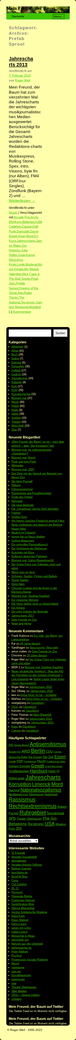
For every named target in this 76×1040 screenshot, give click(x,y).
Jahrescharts (26, 241)
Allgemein (17, 346)
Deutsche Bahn (18, 757)
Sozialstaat (55, 813)
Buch (14, 354)
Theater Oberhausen (29, 818)
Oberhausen (36, 794)
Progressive (19, 959)
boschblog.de (19, 872)
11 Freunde (18, 852)
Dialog (15, 358)
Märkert (23, 951)
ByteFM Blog (19, 876)
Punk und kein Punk (23, 461)
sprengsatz (18, 979)
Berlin (38, 750)
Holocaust (16, 778)
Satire (15, 413)
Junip (21, 255)
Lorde (21, 264)
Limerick (41, 784)
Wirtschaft (17, 425)
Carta (14, 880)
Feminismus (30, 761)
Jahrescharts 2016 (40, 687)
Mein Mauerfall (42, 714)
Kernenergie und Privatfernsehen (31, 493)
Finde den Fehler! (22, 497)
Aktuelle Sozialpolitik (24, 856)
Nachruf (14, 790)
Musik (13, 212)
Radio (14, 410)
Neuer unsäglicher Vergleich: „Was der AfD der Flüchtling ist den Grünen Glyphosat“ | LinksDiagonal (37, 675)
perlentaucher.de (21, 947)
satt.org (16, 971)
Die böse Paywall (22, 481)
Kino (14, 386)
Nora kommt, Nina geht (44, 647)
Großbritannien (19, 771)
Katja (14, 726)
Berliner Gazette (21, 868)
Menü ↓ (59, 16)
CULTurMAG (19, 884)
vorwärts (16, 999)
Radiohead (51, 794)
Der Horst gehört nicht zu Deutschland (34, 603)
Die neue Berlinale (22, 505)
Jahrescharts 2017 (22, 615)
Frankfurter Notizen (23, 900)
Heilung (15, 485)
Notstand (16, 501)
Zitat (14, 429)
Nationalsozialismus (40, 789)
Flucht (41, 761)
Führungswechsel (22, 489)
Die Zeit (48, 757)
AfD (11, 745)
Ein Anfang (18, 607)
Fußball (15, 370)
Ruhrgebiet (32, 812)
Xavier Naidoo (19, 580)
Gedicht (16, 374)
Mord (57, 784)
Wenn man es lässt (23, 572)
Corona (57, 751)
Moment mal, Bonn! (23, 457)
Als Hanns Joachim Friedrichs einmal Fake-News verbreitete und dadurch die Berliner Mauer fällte (38, 524)
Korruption (20, 784)
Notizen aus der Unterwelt (27, 943)
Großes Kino (19, 517)
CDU (49, 751)
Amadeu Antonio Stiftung (26, 864)
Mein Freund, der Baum (30, 8)
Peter (15, 951)
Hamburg (38, 770)
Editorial (16, 362)
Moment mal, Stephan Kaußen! (30, 596)
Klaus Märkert (19, 920)
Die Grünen (35, 757)
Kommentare (21, 311)
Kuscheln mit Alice (22, 552)
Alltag (14, 350)
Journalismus (19, 378)
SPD (12, 819)
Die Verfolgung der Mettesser (29, 548)
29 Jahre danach (30, 643)
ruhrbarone (17, 967)
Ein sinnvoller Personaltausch (29, 544)
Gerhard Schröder (19, 766)
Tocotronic (28, 302)
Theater (16, 421)
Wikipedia (17, 465)
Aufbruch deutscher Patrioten (29, 556)
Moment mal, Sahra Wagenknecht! (32, 560)
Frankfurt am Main (55, 761)
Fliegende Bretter (21, 896)
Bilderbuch (30, 222)
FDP (20, 761)
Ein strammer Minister (24, 600)
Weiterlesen (22, 200)
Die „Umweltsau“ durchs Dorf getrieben (34, 508)
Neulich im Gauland (23, 532)
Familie (12, 761)
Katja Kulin (18, 916)
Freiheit (15, 512)
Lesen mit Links (21, 927)
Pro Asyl (16, 955)
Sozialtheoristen (21, 975)
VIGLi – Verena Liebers (25, 995)
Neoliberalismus (18, 794)
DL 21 (15, 888)
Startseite (18, 16)
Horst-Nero (17, 584)
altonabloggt (18, 860)
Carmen (16, 730)
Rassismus (22, 799)
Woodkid (35, 307)
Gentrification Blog (22, 904)
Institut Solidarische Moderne (29, 912)
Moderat (31, 264)
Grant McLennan (53, 766)
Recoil (15, 963)
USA (50, 823)
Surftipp (16, 417)
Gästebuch (37, 702)
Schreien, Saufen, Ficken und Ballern (34, 576)
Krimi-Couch (18, 924)
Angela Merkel (21, 745)
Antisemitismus (48, 744)
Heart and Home (21, 623)
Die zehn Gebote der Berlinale (29, 611)
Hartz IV (54, 771)
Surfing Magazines (22, 540)
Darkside (23, 231)
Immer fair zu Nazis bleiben (28, 536)
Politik (15, 406)
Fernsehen (17, 366)
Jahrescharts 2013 (40, 718)
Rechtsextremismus (33, 806)
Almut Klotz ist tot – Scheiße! (38, 695)
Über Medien (19, 991)
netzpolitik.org (19, 939)
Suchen (60, 333)
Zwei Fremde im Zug (24, 619)
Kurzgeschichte (20, 394)
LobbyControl (19, 931)
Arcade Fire (22, 217)
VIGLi (14, 707)
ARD (26, 751)
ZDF (19, 828)
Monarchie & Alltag (22, 935)
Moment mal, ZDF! (22, 469)
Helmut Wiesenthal (22, 908)
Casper (27, 226)
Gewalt (37, 765)
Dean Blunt (25, 236)
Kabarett (16, 382)
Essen (60, 756)
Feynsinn (17, 892)
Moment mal (19, 398)
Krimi (14, 390)
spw (13, 983)
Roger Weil (22, 80)
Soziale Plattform (37, 959)
